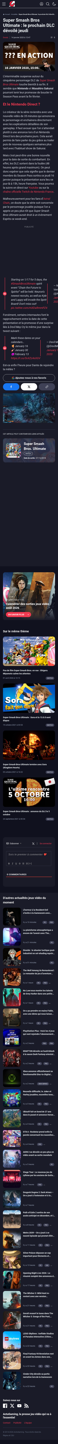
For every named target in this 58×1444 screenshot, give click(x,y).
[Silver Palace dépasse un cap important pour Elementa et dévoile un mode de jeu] (12, 1259)
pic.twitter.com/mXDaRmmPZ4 (29, 307)
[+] (30, 863)
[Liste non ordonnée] (26, 863)
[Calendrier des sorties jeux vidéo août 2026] (29, 596)
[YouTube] (19, 1406)
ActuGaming (12, 4)
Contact (6, 1422)
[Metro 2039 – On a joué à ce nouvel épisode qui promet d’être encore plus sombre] (12, 1239)
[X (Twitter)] (12, 1406)
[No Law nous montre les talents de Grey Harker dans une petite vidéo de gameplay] (12, 996)
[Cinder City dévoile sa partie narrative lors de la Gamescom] (12, 1380)
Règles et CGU (8, 1435)
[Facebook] (5, 1406)
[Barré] (19, 863)
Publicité (17, 1422)
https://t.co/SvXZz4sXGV (25, 358)
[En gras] (9, 863)
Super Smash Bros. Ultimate (35, 446)
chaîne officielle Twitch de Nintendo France (28, 191)
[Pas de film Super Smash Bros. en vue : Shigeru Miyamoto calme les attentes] (29, 651)
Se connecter (45, 843)
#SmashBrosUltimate (23, 283)
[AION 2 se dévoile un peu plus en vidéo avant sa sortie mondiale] (12, 1158)
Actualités (14, 14)
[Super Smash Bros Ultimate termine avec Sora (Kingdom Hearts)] (29, 745)
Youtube (33, 187)
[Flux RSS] (26, 1406)
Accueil (7, 14)
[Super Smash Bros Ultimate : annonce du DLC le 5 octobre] (29, 791)
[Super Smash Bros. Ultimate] (13, 450)
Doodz (5, 37)
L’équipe (28, 1422)
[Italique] (12, 863)
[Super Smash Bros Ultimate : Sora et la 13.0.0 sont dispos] (29, 697)
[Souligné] (16, 863)
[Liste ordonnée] (23, 863)
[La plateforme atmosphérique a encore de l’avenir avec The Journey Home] (12, 936)
